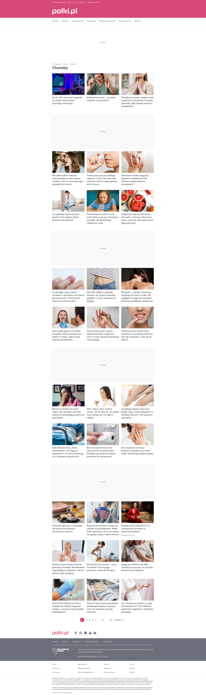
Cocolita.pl (56, 672)
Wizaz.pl (132, 668)
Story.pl (132, 672)
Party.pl (106, 664)
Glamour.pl (56, 668)
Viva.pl (132, 664)
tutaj (70, 692)
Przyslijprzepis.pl (109, 672)
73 (102, 620)
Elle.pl (54, 664)
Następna (118, 620)
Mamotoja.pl (82, 664)
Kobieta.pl (107, 668)
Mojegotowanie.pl (84, 668)
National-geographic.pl (86, 672)
